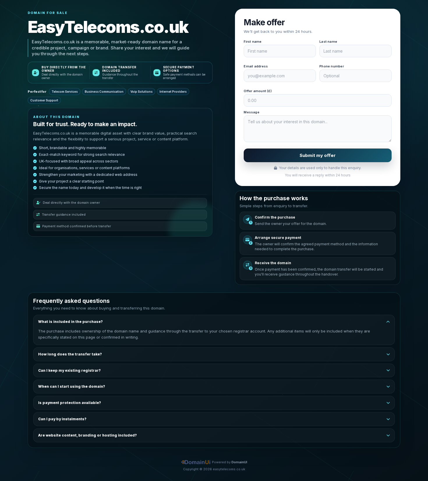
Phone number (331, 66)
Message (251, 112)
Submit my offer (318, 155)
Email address (256, 66)
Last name (328, 42)
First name (252, 42)
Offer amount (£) (258, 91)
